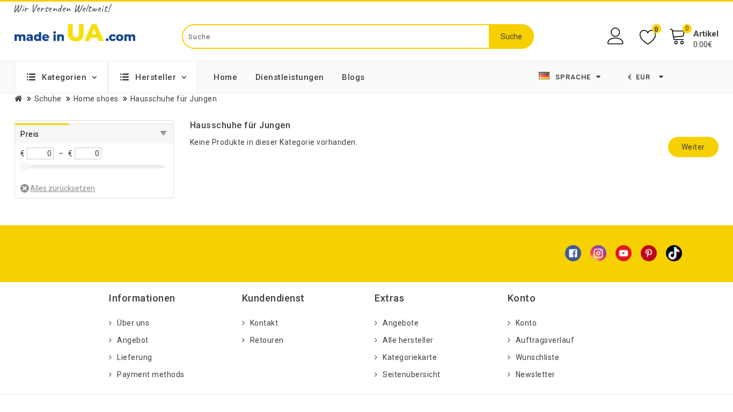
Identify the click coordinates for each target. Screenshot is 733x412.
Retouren (267, 340)
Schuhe (48, 98)
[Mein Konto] (616, 36)
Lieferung (134, 357)
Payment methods (151, 374)
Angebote (401, 323)
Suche (511, 36)
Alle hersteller (408, 340)
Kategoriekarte (410, 357)
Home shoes (96, 98)
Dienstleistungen (289, 77)
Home (225, 77)
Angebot (133, 340)
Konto (526, 323)
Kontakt (264, 323)
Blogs (353, 77)
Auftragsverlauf (545, 340)
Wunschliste (538, 357)
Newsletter (535, 374)
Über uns (133, 323)
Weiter (693, 147)
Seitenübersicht (412, 374)
